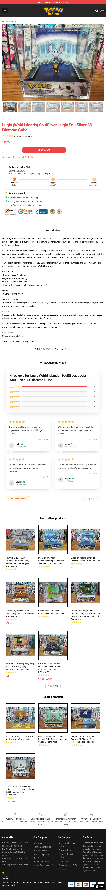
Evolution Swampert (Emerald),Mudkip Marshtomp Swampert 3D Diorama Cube (51, 561)
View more (53, 686)
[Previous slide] (6, 62)
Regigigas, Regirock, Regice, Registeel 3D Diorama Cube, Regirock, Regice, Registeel (83, 739)
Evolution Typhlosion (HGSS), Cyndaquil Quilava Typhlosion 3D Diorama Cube (20, 613)
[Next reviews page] (98, 498)
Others (14, 21)
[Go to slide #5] (67, 107)
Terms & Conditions (42, 847)
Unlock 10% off (5, 877)
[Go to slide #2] (24, 107)
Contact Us (63, 861)
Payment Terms (65, 850)
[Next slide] (99, 62)
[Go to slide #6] (81, 107)
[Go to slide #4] (53, 107)
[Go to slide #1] (10, 107)
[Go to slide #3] (38, 107)
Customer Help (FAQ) (68, 865)
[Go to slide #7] (96, 107)
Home (5, 21)
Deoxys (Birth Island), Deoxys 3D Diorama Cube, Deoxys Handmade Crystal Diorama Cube (52, 739)
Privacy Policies (40, 851)
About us (38, 843)
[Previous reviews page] (84, 498)
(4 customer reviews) (23, 136)
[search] (96, 10)
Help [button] (101, 887)
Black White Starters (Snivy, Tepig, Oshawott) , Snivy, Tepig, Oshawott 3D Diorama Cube (20, 666)
